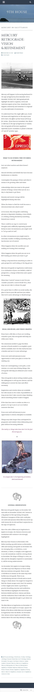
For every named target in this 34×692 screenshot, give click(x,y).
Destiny (29, 659)
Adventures (17, 657)
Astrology (27, 657)
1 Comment (6, 55)
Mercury (13, 663)
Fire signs (10, 661)
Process (7, 669)
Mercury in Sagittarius (22, 663)
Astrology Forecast (6, 659)
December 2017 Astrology (19, 659)
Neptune (15, 667)
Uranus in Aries (5, 674)
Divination (4, 661)
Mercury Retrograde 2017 (8, 665)
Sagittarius (17, 669)
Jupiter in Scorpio (6, 663)
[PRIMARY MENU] (3, 2)
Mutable (10, 667)
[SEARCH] (30, 2)
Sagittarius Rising (25, 669)
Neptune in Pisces (22, 667)
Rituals (12, 669)
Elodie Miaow (19, 53)
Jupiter (26, 661)
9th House (17, 12)
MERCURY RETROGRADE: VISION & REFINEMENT (13, 41)
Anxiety (23, 657)
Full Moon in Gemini (18, 661)
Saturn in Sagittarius (11, 671)
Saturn (3, 671)
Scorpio (19, 671)
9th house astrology (8, 657)
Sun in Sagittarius (26, 671)
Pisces (3, 669)
